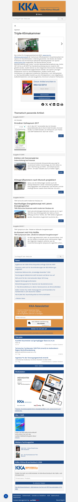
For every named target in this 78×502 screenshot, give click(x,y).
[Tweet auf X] (47, 105)
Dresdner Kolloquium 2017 (26, 123)
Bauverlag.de (60, 500)
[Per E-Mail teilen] (58, 104)
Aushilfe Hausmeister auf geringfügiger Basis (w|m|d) (34, 341)
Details (17, 438)
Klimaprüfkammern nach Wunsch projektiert (35, 180)
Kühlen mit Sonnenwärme (26, 158)
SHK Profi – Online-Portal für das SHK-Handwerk (29, 449)
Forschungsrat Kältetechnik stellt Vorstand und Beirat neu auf (35, 275)
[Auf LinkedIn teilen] (54, 105)
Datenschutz (55, 495)
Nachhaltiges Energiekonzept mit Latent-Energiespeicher (33, 204)
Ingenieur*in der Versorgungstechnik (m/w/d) (31, 358)
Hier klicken (41, 323)
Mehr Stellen (39, 366)
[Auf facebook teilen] (43, 105)
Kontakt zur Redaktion (39, 495)
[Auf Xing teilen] (50, 105)
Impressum (17, 497)
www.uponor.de (20, 62)
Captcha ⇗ (46, 325)
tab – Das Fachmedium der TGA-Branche (29, 455)
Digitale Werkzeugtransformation (25, 281)
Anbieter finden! (39, 483)
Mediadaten (17, 495)
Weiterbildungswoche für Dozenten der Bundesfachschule (34, 284)
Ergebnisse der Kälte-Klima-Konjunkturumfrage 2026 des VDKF (35, 264)
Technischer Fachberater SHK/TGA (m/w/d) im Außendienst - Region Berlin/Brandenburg (37, 349)
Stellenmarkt (26, 495)
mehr (61, 136)
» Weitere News (20, 298)
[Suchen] (62, 18)
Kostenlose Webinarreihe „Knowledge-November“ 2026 (32, 272)
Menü (40, 14)
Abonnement (44, 95)
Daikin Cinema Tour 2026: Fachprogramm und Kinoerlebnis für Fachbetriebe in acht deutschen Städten (35, 291)
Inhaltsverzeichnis (44, 98)
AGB (48, 495)
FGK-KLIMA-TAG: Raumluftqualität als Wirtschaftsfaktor (32, 294)
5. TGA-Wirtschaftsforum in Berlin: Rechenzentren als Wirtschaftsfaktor (38, 287)
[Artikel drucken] (62, 104)
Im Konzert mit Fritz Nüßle (26, 232)
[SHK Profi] (18, 449)
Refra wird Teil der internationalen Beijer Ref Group (31, 278)
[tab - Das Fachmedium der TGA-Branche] (18, 455)
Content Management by (21, 500)
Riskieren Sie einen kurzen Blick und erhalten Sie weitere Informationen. (34, 333)
